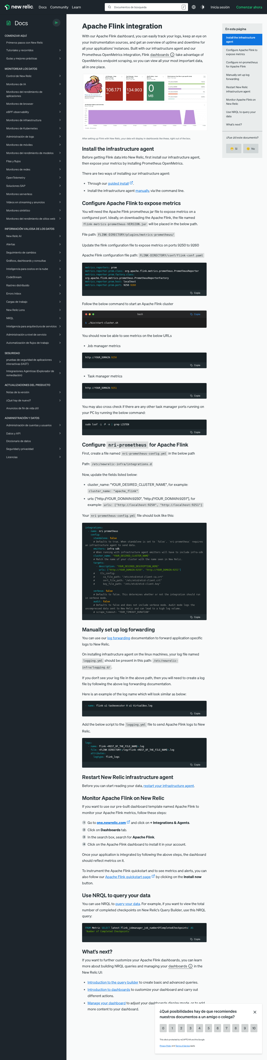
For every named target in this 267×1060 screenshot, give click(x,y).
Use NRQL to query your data (241, 114)
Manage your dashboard (107, 1003)
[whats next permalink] (114, 951)
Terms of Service (183, 1046)
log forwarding (118, 638)
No (250, 148)
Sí (233, 148)
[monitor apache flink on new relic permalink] (166, 798)
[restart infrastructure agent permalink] (176, 777)
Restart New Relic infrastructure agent (238, 89)
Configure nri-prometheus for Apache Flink (242, 64)
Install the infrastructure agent (240, 39)
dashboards (159, 54)
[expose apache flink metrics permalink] (184, 203)
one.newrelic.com (111, 822)
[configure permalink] (191, 444)
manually (142, 190)
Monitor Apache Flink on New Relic (241, 101)
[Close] (254, 1012)
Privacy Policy (165, 1046)
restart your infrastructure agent (168, 785)
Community (59, 7)
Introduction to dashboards (109, 989)
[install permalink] (157, 149)
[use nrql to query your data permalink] (152, 895)
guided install (118, 183)
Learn (76, 7)
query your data (127, 903)
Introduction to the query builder (113, 982)
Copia (197, 292)
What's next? (234, 124)
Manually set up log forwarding (237, 77)
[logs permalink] (158, 629)
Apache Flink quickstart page (128, 876)
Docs (43, 7)
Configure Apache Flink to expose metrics (241, 52)
